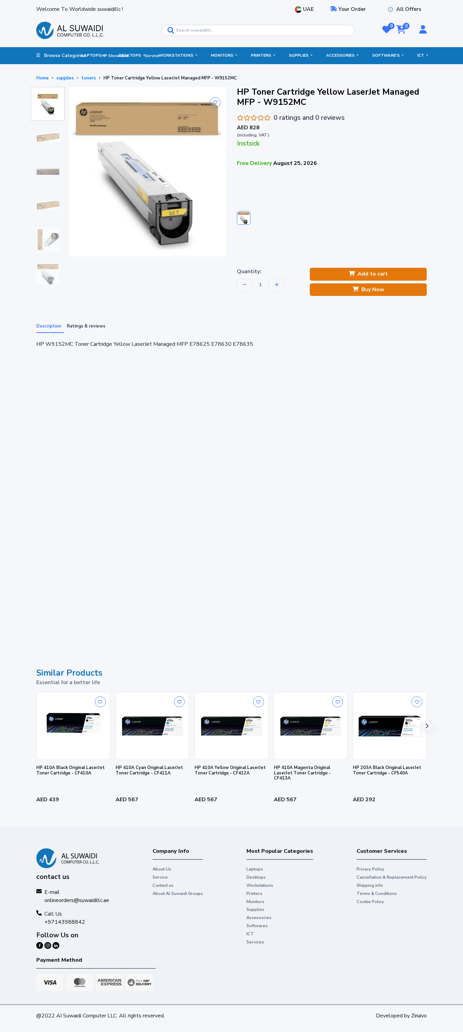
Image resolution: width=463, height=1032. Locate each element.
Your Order (351, 9)
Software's (386, 55)
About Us (162, 869)
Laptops (91, 55)
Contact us (163, 885)
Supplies (299, 55)
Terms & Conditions (377, 893)
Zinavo (419, 1015)
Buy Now (372, 289)
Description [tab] (48, 326)
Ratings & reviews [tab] (86, 326)
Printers (261, 55)
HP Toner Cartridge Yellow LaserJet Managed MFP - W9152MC (170, 78)
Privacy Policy (370, 869)
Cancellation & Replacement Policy (392, 877)
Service (151, 55)
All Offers (408, 9)
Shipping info (370, 885)
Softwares (257, 926)
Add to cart (373, 274)
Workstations (176, 55)
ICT (421, 55)
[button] (387, 30)
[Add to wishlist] (215, 102)
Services (255, 942)
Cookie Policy (370, 902)
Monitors (222, 55)
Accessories (341, 55)
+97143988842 (64, 922)
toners (88, 78)
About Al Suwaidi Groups (178, 893)
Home (42, 78)
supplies (65, 78)
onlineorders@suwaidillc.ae (76, 900)
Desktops (130, 55)
